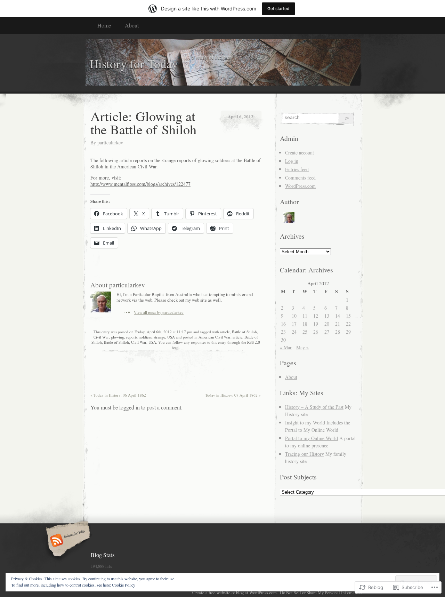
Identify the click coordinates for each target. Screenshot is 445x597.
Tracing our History (304, 454)
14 (337, 315)
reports (131, 337)
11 (304, 315)
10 (294, 315)
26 (315, 331)
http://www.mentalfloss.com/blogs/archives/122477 (140, 184)
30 (283, 339)
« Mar (286, 347)
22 (348, 323)
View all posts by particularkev (159, 312)
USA (171, 337)
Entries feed (297, 169)
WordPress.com (300, 186)
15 (348, 315)
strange (159, 337)
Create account (299, 152)
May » (302, 347)
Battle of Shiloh (244, 331)
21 (337, 323)
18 (304, 323)
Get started (278, 8)
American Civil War (214, 337)
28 (337, 331)
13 (326, 315)
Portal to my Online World (311, 438)
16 (283, 323)
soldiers (145, 337)
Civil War (101, 337)
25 (304, 331)
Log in (291, 161)
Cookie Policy (123, 585)
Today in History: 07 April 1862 (233, 395)
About (132, 25)
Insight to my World (305, 422)
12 (315, 315)
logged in (129, 407)
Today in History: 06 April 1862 (118, 395)
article (225, 331)
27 (326, 331)
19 (315, 323)
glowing (117, 337)
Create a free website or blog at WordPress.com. (235, 592)
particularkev (110, 142)
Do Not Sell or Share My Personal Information (321, 592)
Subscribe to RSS (67, 541)
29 (348, 331)
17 (294, 323)
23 (283, 331)
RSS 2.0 (253, 342)
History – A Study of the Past (314, 407)
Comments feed (300, 177)
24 (294, 331)
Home (104, 25)
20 (326, 323)
